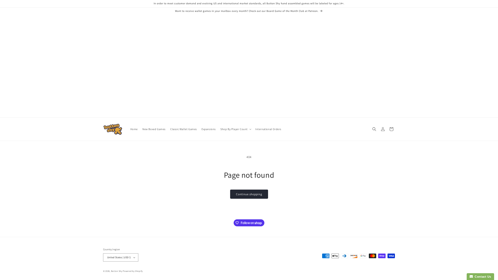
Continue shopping (249, 194)
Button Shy (116, 271)
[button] (235, 129)
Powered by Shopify (133, 271)
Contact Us (482, 276)
